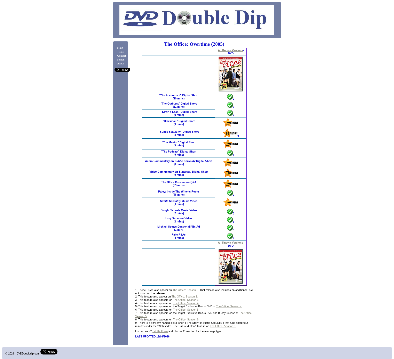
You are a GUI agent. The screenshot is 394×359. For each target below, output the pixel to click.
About (120, 63)
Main (120, 47)
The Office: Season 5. (186, 309)
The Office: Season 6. (186, 319)
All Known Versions (230, 50)
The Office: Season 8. (223, 326)
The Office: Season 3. (186, 299)
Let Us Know (160, 331)
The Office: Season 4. (186, 303)
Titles (120, 51)
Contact (121, 55)
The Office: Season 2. (186, 290)
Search (121, 59)
